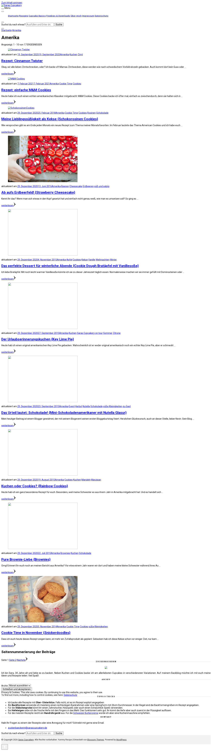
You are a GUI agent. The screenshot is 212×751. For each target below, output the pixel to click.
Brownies (65, 553)
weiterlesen (7, 73)
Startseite (13, 16)
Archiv (4, 685)
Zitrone (117, 333)
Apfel (69, 259)
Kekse (84, 259)
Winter (113, 259)
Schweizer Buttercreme (85, 713)
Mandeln (86, 479)
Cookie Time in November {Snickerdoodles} (35, 633)
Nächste (21, 660)
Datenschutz (101, 16)
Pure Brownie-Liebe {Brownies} (26, 559)
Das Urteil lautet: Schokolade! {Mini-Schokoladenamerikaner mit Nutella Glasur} (64, 413)
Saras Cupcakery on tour (90, 333)
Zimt (80, 54)
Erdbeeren (88, 186)
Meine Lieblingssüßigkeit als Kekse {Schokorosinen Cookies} (49, 119)
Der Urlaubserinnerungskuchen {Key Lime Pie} (37, 339)
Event (72, 406)
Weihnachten (102, 259)
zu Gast (127, 406)
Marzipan (96, 479)
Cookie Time (65, 83)
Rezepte (23, 16)
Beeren (65, 186)
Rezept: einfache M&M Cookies (26, 90)
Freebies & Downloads (58, 16)
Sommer (107, 333)
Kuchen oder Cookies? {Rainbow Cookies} (34, 486)
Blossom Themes (95, 739)
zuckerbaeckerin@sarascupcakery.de (27, 727)
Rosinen (91, 113)
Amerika (64, 54)
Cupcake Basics (37, 16)
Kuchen (73, 54)
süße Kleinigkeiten (112, 406)
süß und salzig (101, 186)
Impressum (88, 16)
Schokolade (102, 113)
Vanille (91, 259)
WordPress (121, 739)
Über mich (76, 16)
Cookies (77, 83)
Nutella (86, 406)
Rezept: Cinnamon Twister (22, 61)
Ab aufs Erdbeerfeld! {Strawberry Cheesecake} (38, 192)
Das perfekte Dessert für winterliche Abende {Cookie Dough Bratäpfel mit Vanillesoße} (70, 266)
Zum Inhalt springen (11, 2)
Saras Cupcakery (26, 739)
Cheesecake (75, 186)
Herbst (78, 406)
